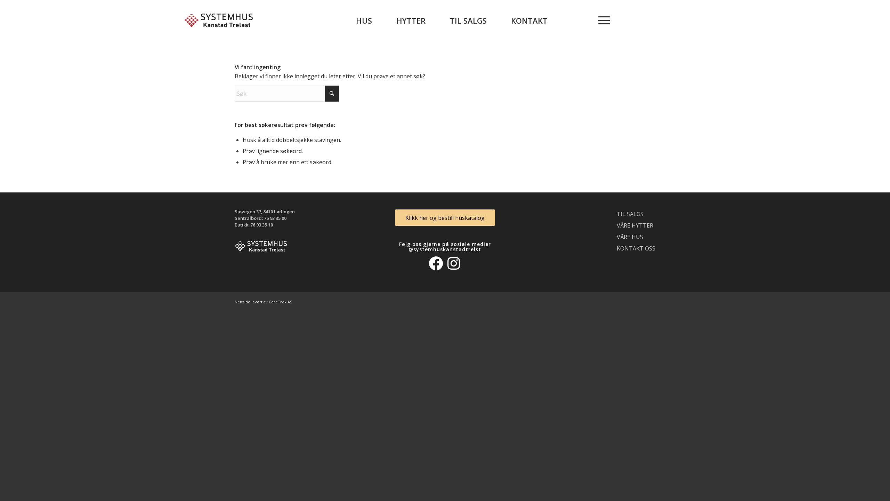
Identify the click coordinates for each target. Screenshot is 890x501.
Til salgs (630, 214)
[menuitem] (364, 20)
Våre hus (630, 237)
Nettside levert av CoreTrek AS (263, 301)
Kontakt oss (636, 248)
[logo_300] (218, 20)
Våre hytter (635, 225)
